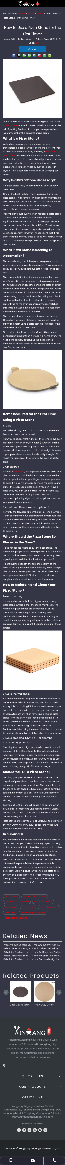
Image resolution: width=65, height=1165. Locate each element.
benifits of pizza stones (33, 912)
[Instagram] (40, 1130)
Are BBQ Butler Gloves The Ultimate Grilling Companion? (47, 944)
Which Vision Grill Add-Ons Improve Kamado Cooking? (47, 948)
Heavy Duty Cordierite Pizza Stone (44, 1004)
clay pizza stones (43, 901)
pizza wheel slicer (49, 907)
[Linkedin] (24, 1130)
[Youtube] (35, 1130)
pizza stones (11, 896)
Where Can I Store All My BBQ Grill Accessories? (47, 955)
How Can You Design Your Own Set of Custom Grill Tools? (47, 959)
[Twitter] (29, 1130)
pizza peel (19, 471)
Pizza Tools (10, 907)
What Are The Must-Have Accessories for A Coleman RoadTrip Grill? (17, 952)
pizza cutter (28, 907)
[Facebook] (19, 1130)
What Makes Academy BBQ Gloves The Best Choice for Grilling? (17, 948)
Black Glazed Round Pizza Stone (20, 1004)
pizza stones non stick (16, 917)
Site (38, 42)
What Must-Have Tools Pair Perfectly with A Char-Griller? (17, 955)
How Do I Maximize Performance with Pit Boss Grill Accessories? (47, 952)
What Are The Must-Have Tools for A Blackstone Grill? (17, 959)
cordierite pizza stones (17, 901)
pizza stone (11, 125)
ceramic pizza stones (34, 896)
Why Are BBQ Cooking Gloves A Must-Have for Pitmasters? (17, 944)
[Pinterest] (45, 1130)
